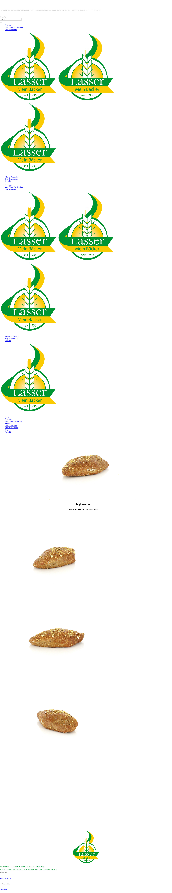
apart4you (3, 889)
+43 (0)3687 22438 (41, 869)
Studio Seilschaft (5, 878)
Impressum (10, 869)
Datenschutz (19, 869)
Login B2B (53, 869)
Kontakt (2, 869)
